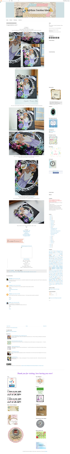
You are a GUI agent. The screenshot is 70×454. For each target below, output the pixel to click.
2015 (51, 217)
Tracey (10, 302)
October (52, 223)
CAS (59, 255)
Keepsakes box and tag (15, 351)
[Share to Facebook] (20, 270)
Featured (53, 260)
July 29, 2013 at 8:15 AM (17, 285)
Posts (51, 293)
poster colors (58, 275)
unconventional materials (58, 282)
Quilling (56, 276)
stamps (50, 280)
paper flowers (60, 273)
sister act (26, 232)
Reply (10, 282)
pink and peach (59, 274)
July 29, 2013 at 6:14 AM (16, 278)
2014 (51, 218)
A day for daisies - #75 (26, 230)
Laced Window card (53, 229)
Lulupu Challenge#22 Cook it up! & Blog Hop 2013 (19, 335)
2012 (51, 244)
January (52, 242)
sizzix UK (35, 271)
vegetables (50, 283)
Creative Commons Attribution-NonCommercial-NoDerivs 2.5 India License (32, 365)
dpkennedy (10, 278)
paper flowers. (53, 274)
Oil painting (50, 273)
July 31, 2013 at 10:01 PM (15, 302)
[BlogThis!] (18, 270)
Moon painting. (53, 272)
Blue (49, 254)
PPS (62, 275)
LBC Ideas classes (58, 266)
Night (61, 272)
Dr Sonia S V (11, 285)
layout (50, 266)
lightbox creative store (30, 271)
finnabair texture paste (59, 260)
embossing (61, 259)
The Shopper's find (57, 281)
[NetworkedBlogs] (56, 171)
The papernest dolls (26, 235)
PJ (14, 365)
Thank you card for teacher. (55, 232)
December (52, 220)
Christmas (60, 256)
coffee (50, 257)
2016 (51, 215)
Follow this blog (56, 172)
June (51, 236)
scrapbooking (51, 277)
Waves (62, 283)
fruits (59, 261)
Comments (52, 294)
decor (59, 258)
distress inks (54, 259)
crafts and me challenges (27, 234)
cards (16, 271)
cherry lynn (56, 256)
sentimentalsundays (26, 231)
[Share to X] (19, 270)
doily (58, 259)
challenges (19, 271)
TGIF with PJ (52, 281)
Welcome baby (52, 284)
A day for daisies (32, 196)
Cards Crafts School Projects (13, 289)
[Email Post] (15, 270)
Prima (51, 276)
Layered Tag (52, 234)
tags (58, 280)
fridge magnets (56, 261)
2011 (51, 245)
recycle (60, 276)
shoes (61, 277)
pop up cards (54, 275)
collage (58, 257)
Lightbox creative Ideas (24, 271)
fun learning (54, 262)
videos (54, 283)
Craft (51, 258)
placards (50, 275)
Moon (49, 272)
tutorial (53, 282)
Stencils (55, 280)
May (51, 237)
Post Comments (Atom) (13, 327)
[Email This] (17, 270)
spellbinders (59, 279)
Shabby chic (56, 277)
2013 (51, 219)
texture (62, 280)
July (51, 227)
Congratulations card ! (54, 228)
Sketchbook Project (52, 279)
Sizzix (50, 278)
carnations (54, 255)
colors (62, 257)
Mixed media (54, 271)
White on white (58, 284)
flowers (50, 261)
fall (50, 260)
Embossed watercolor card (16, 346)
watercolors (57, 283)
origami (55, 273)
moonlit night (57, 272)
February (52, 241)
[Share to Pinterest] (21, 270)
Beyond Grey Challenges (12, 271)
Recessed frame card (54, 233)
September (52, 224)
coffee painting (54, 257)
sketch (61, 278)
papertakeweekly (26, 233)
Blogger (46, 451)
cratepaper (55, 258)
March (52, 240)
